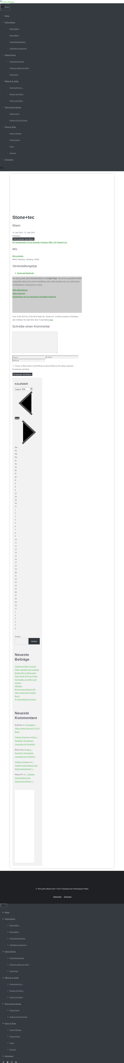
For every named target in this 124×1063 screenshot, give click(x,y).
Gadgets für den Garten (18, 120)
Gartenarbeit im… (16, 87)
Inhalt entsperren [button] (18, 293)
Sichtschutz (14, 74)
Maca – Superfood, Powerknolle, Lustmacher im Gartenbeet (26, 740)
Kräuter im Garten (16, 94)
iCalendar (44, 242)
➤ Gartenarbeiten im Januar (25, 699)
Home (7, 16)
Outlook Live (62, 242)
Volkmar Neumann (22, 737)
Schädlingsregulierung (18, 48)
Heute (17, 418)
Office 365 (52, 242)
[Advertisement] (47, 194)
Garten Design (10, 55)
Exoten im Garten (16, 100)
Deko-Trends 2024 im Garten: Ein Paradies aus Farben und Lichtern (26, 679)
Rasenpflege (14, 35)
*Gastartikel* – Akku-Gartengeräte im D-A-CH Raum (27, 728)
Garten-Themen (15, 133)
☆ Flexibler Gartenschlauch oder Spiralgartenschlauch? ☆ (26, 765)
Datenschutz (57, 897)
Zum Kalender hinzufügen (23, 239)
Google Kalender (33, 242)
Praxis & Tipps (10, 127)
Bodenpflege (14, 29)
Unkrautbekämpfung (17, 42)
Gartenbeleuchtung (17, 61)
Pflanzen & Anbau (12, 81)
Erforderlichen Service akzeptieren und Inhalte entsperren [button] (34, 296)
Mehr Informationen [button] (20, 290)
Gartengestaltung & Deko (19, 68)
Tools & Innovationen (13, 107)
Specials (13, 153)
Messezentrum (17, 256)
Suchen (17, 636)
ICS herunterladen (19, 242)
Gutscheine (9, 159)
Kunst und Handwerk (25, 273)
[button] (2, 168)
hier (51, 319)
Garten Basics (10, 22)
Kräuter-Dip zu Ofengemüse (25, 673)
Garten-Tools (14, 114)
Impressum (67, 897)
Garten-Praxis (15, 140)
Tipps (12, 146)
